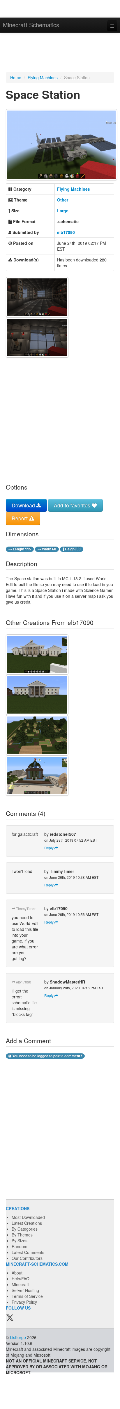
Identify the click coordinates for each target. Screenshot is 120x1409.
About (17, 1273)
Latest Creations (27, 1223)
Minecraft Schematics (31, 24)
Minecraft (20, 1284)
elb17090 (66, 232)
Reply (49, 847)
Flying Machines (43, 77)
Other (62, 200)
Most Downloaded (28, 1217)
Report (20, 518)
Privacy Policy (24, 1302)
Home (15, 77)
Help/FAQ (20, 1278)
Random (19, 1246)
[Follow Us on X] (10, 1318)
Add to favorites (73, 505)
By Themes (22, 1235)
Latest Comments (28, 1252)
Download (24, 505)
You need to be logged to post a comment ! (46, 1055)
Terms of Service (27, 1296)
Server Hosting (25, 1290)
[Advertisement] (60, 53)
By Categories (25, 1229)
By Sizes (19, 1240)
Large (62, 210)
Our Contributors (27, 1258)
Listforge (18, 1337)
